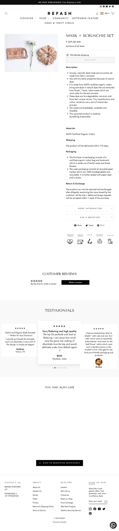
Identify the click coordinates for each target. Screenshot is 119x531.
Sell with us (65, 491)
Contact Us (37, 491)
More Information (90, 208)
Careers (64, 487)
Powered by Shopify (59, 522)
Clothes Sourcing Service (71, 510)
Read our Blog (66, 499)
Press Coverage (67, 502)
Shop (44, 18)
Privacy (35, 502)
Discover (27, 18)
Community (61, 18)
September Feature (85, 18)
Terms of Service (39, 510)
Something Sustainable (79, 116)
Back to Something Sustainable (61, 463)
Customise (65, 495)
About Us (36, 487)
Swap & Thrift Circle (59, 23)
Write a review (75, 282)
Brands (35, 495)
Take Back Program (68, 506)
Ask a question (90, 217)
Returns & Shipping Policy (43, 506)
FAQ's (35, 499)
